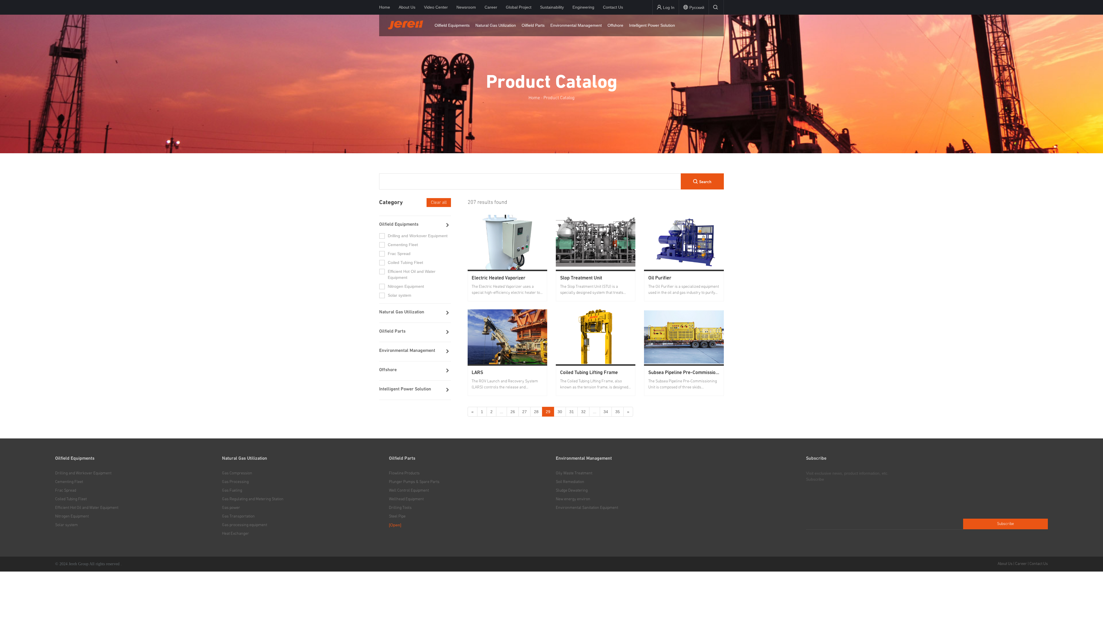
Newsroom (466, 7)
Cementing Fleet (69, 482)
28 (536, 411)
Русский (696, 7)
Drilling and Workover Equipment (83, 473)
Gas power (231, 508)
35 (617, 411)
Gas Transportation (238, 516)
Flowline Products (404, 473)
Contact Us (613, 7)
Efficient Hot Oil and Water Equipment (86, 508)
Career (491, 7)
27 (524, 411)
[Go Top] (1092, 604)
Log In (668, 7)
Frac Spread (65, 490)
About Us (407, 7)
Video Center (436, 7)
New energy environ (573, 499)
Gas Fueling (232, 490)
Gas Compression (237, 473)
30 (560, 411)
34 (605, 411)
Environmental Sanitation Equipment (587, 508)
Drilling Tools (400, 508)
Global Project (518, 7)
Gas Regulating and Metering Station (253, 499)
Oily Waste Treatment (574, 473)
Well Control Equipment (409, 490)
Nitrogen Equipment (72, 516)
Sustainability (552, 7)
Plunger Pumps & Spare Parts (414, 482)
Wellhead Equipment (406, 499)
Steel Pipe (397, 516)
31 (571, 411)
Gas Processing (235, 482)
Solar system (66, 525)
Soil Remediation (570, 482)
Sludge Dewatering (572, 490)
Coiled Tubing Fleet (71, 499)
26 (512, 411)
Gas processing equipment (244, 525)
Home (384, 7)
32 (583, 411)
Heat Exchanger (235, 534)
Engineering (583, 7)
